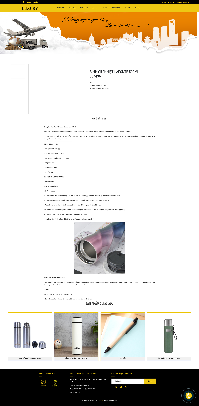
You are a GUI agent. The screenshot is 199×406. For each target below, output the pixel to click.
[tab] (99, 119)
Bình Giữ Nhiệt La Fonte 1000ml (169, 358)
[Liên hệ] (188, 395)
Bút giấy (123, 358)
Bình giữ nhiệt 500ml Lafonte (76, 358)
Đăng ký (149, 381)
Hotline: (184, 2)
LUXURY (101, 401)
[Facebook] (112, 387)
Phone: (168, 2)
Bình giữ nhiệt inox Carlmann (30, 358)
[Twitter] (121, 387)
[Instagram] (116, 387)
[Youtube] (126, 387)
